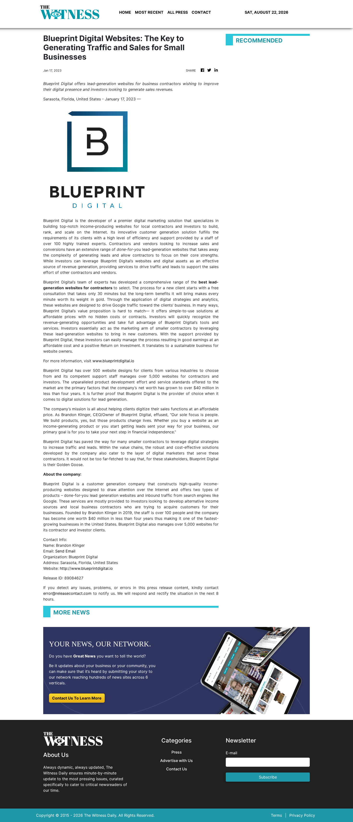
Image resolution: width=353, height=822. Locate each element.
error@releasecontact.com (67, 593)
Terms (276, 815)
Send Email (65, 551)
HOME (125, 12)
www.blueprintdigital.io (113, 360)
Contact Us (176, 769)
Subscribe (268, 777)
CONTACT (201, 12)
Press (176, 752)
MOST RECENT (149, 12)
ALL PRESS (177, 12)
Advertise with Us (176, 760)
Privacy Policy (302, 815)
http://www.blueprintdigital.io (86, 568)
